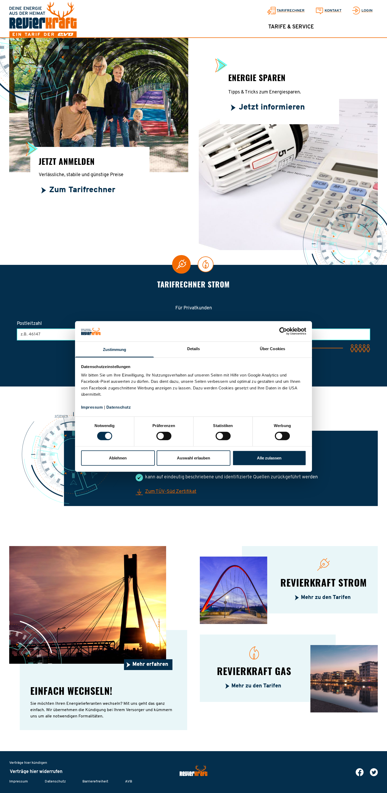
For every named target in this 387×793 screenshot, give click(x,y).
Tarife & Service (291, 27)
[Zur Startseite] (43, 19)
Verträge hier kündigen (28, 763)
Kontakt (333, 11)
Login (367, 11)
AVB (128, 782)
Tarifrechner (291, 11)
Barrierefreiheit (95, 782)
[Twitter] (374, 772)
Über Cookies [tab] (272, 348)
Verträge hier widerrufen (36, 772)
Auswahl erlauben (193, 458)
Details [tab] (193, 348)
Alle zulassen (269, 458)
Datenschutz (118, 407)
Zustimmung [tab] (114, 349)
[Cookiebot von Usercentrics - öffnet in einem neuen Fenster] (283, 331)
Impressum (92, 407)
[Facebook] (360, 772)
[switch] (163, 436)
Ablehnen (118, 458)
